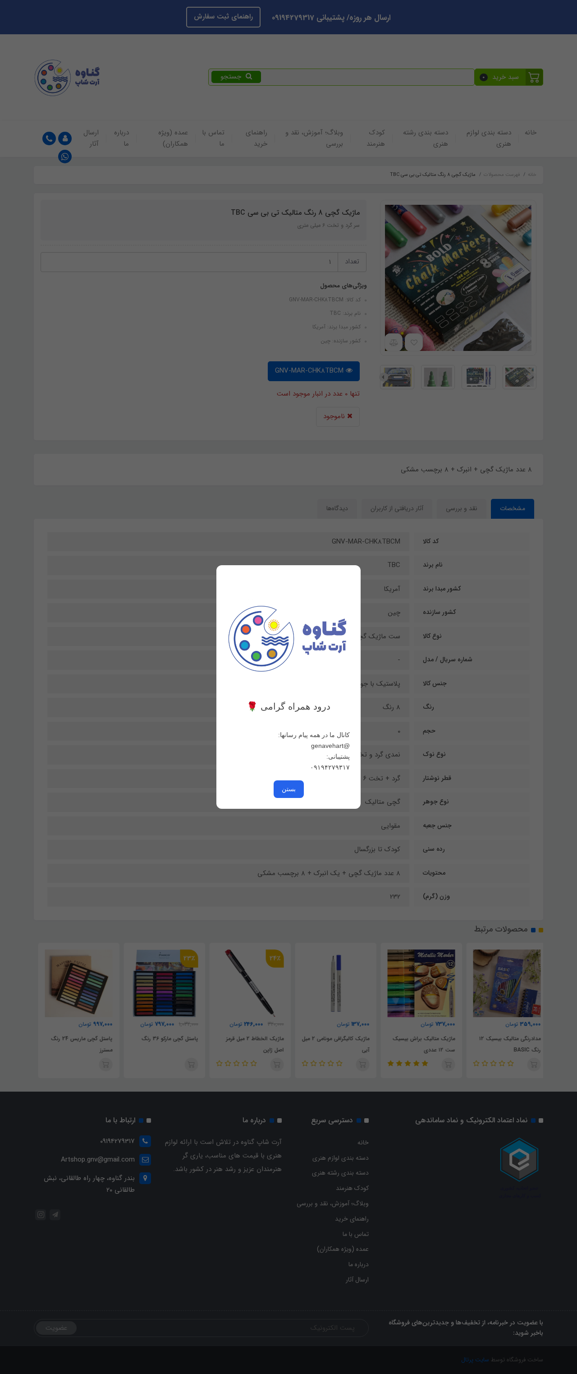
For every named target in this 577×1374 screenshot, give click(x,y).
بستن (289, 789)
